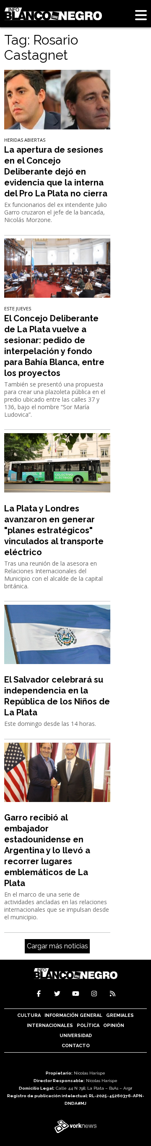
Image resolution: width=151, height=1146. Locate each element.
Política (88, 1025)
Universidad (76, 1035)
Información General (73, 1015)
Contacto (76, 1045)
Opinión (113, 1025)
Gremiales (120, 1015)
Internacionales (50, 1025)
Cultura (29, 1015)
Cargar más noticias (57, 946)
